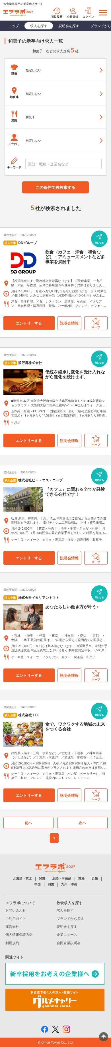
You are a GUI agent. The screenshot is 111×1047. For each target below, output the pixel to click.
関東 (42, 878)
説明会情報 (69, 323)
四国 (51, 884)
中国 (37, 884)
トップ (14, 25)
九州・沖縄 (69, 884)
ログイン (88, 17)
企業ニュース (67, 934)
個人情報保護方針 (19, 934)
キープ (96, 327)
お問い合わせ (15, 910)
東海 (81, 878)
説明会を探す (69, 25)
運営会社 (12, 926)
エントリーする (29, 323)
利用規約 (12, 942)
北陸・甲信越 (61, 878)
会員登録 (72, 17)
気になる (99, 242)
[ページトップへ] (103, 1036)
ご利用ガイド (15, 918)
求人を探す (38, 25)
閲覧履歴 (56, 17)
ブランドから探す (70, 918)
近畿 (95, 878)
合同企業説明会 (69, 942)
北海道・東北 (22, 878)
